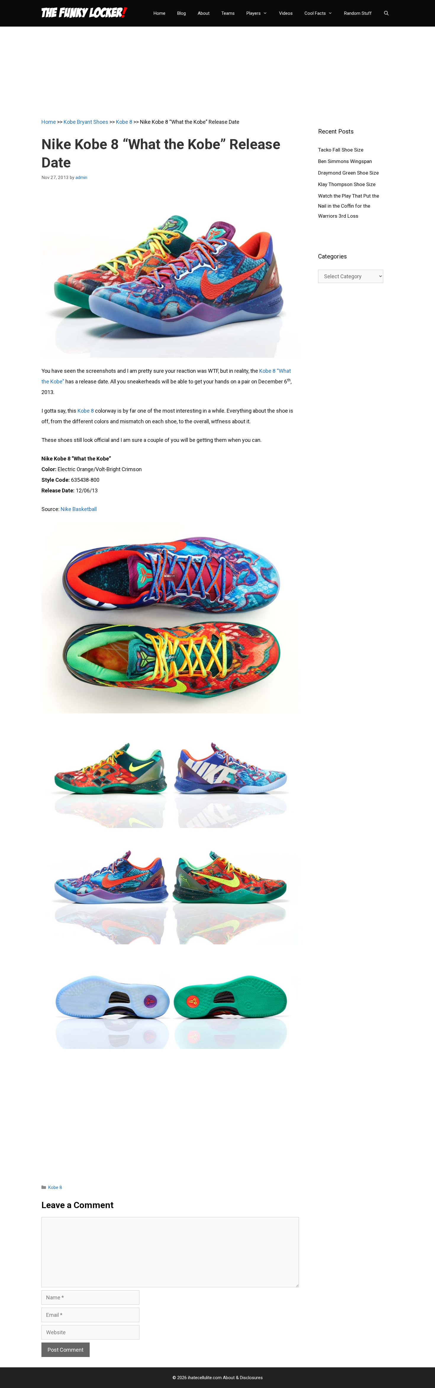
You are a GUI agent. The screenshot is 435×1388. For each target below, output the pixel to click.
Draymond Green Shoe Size (348, 173)
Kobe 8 (124, 122)
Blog (181, 13)
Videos (286, 13)
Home (159, 13)
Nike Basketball (79, 509)
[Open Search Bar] (386, 13)
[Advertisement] (217, 68)
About (204, 13)
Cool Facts (315, 13)
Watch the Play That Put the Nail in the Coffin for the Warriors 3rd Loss (348, 206)
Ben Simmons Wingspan (345, 161)
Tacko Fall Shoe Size (340, 150)
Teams (228, 13)
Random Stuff (358, 13)
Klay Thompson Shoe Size (347, 184)
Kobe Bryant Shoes (86, 122)
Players (253, 13)
